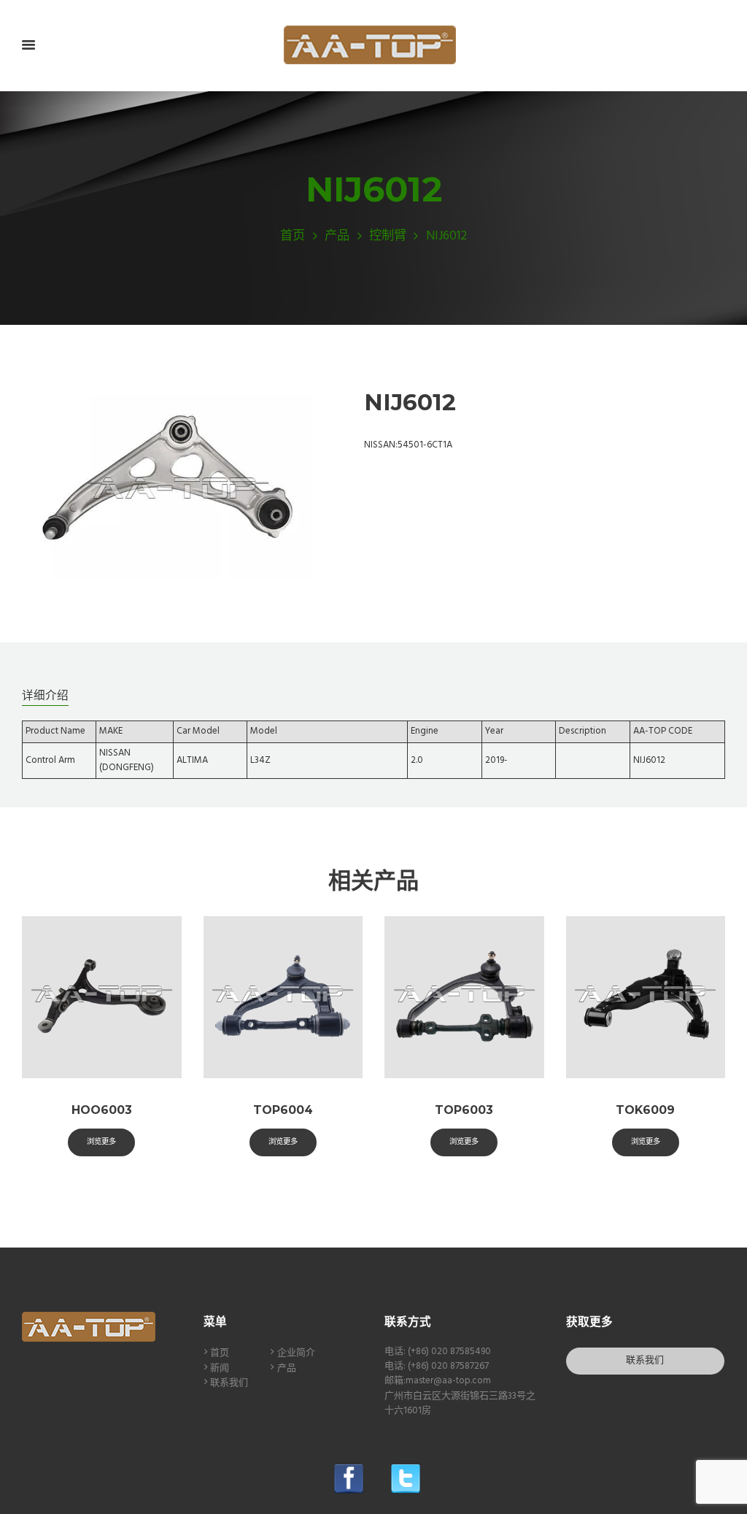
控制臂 (387, 236)
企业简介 (296, 1353)
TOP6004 (283, 1110)
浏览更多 (101, 1141)
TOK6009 (645, 1110)
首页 (292, 236)
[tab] (45, 695)
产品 (337, 236)
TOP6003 (464, 1110)
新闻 (219, 1368)
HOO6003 (101, 1110)
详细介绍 (45, 695)
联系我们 (229, 1383)
